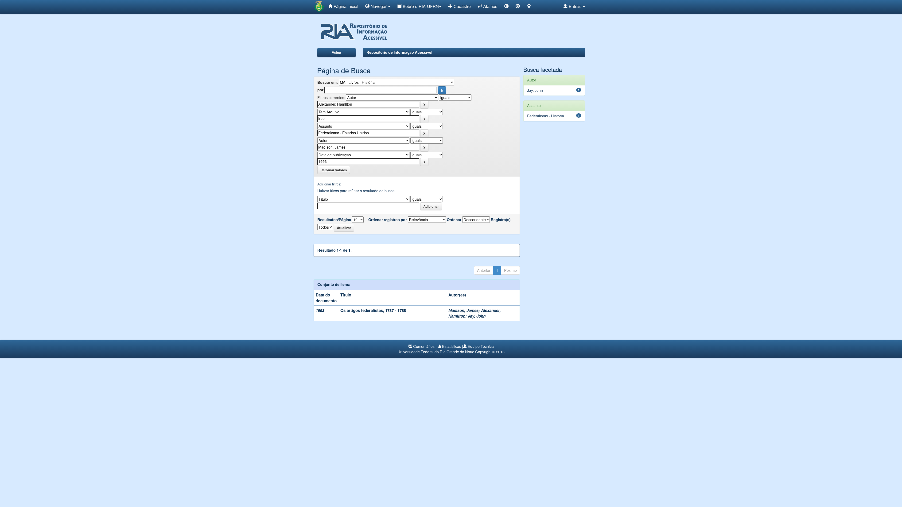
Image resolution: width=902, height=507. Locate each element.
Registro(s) (500, 219)
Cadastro (461, 6)
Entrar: (575, 6)
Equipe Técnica (481, 346)
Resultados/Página (334, 219)
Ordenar (454, 219)
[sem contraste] (517, 7)
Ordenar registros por (387, 219)
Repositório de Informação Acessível (399, 52)
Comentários (424, 346)
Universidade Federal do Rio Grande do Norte (435, 351)
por (320, 89)
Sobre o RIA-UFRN (420, 6)
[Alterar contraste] (506, 7)
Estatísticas (451, 346)
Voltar (336, 52)
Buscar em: (327, 82)
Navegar (378, 6)
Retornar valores (333, 170)
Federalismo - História (545, 116)
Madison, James (463, 310)
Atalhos (489, 6)
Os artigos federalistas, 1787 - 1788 (373, 310)
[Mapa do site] (529, 7)
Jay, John (477, 316)
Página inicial (345, 6)
